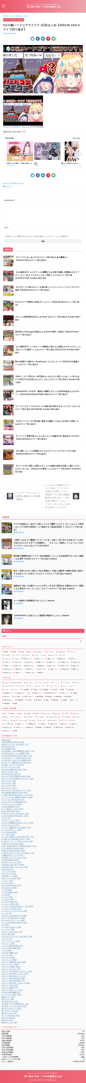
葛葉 (47, 700)
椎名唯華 (40, 696)
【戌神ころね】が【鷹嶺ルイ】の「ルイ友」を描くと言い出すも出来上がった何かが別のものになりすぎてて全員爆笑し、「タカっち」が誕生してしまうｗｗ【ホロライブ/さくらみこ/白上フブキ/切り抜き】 (48, 543)
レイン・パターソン (69, 686)
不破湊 (35, 689)
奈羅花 (75, 693)
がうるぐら (39, 652)
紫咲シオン (76, 669)
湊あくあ (76, 666)
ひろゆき (67, 717)
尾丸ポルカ (76, 662)
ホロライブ (8, 186)
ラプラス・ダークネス (11, 659)
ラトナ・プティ (54, 686)
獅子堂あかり (8, 700)
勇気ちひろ (21, 693)
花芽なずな (70, 727)
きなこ (6, 717)
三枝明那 (26, 689)
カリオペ (27, 655)
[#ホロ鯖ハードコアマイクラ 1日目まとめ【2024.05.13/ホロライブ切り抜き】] (43, 39)
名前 (6, 227)
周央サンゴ (38, 693)
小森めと (43, 724)
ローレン (16, 689)
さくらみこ (50, 652)
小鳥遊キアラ (64, 662)
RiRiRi (36, 165)
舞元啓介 (39, 700)
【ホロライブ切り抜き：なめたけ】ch (17, 127)
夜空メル (73, 659)
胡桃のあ (48, 727)
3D (5, 713)
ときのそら (62, 652)
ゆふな (15, 720)
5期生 (6, 652)
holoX (22, 652)
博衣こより (51, 659)
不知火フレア (27, 659)
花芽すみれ (59, 727)
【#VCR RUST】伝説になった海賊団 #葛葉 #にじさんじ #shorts (41, 615)
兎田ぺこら (39, 659)
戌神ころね (18, 666)
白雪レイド (19, 727)
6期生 (14, 652)
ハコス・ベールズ (40, 655)
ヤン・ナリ (40, 686)
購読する (8, 631)
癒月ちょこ (31, 669)
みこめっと (78, 717)
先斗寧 (55, 689)
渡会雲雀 (68, 696)
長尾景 (65, 700)
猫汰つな (74, 724)
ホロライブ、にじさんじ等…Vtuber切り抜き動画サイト (43, 1073)
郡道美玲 (56, 700)
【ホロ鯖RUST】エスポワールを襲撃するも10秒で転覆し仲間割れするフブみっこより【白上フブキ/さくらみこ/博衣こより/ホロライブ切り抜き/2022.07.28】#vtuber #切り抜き (47, 275)
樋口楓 (49, 696)
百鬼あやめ (65, 669)
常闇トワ (7, 666)
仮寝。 (36, 163)
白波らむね (8, 727)
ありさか (57, 713)
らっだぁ (24, 720)
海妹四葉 (58, 696)
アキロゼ (7, 655)
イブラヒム (66, 682)
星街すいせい (30, 666)
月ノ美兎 (17, 696)
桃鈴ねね (41, 666)
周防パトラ (21, 724)
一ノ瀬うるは (8, 724)
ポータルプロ (10, 165)
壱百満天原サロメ (51, 693)
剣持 (62, 689)
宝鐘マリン (52, 662)
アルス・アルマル (43, 682)
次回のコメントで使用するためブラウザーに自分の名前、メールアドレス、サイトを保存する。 (37, 236)
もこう (6, 720)
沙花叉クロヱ (64, 666)
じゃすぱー (40, 717)
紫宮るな (30, 727)
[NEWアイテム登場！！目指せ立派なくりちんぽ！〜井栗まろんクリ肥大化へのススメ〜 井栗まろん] (20, 151)
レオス (6, 689)
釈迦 (15, 731)
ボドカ (73, 720)
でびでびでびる (16, 682)
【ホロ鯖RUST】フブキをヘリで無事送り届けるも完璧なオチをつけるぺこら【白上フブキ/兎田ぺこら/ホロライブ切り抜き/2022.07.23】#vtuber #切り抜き (48, 349)
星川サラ (7, 696)
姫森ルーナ (40, 662)
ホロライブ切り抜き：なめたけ (14, 183)
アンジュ (56, 682)
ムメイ (63, 655)
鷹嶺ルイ (41, 673)
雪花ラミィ (19, 673)
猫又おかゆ (8, 669)
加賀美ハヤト (8, 693)
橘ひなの (64, 724)
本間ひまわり (28, 696)
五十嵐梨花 (45, 689)
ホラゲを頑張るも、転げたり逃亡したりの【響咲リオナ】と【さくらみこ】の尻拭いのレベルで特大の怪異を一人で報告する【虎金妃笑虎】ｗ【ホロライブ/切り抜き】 (48, 527)
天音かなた (29, 662)
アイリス (73, 652)
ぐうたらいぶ (17, 717)
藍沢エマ (7, 731)
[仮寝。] (47, 151)
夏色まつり (62, 659)
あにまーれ (46, 713)
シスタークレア (9, 686)
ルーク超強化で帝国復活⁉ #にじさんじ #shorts (34, 600)
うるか (66, 713)
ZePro (37, 713)
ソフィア (22, 686)
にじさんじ (29, 682)
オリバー (77, 682)
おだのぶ (76, 713)
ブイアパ (64, 720)
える (5, 682)
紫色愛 (39, 727)
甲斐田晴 (20, 700)
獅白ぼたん (19, 669)
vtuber (28, 713)
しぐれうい (29, 717)
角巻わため (8, 673)
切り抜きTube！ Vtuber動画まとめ (44, 6)
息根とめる (53, 724)
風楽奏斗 (7, 703)
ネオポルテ (53, 720)
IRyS (29, 652)
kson (20, 713)
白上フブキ (42, 669)
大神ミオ (7, 662)
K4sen (12, 713)
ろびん (33, 720)
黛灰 (15, 703)
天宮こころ (65, 693)
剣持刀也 (71, 689)
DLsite (76, 138)
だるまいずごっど (54, 717)
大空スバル (18, 662)
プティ (31, 686)
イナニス (17, 655)
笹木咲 (29, 700)
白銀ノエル (53, 669)
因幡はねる (32, 724)
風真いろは (31, 673)
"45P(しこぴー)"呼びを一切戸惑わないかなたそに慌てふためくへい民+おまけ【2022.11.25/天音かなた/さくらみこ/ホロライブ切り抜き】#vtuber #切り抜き (47, 379)
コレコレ (43, 720)
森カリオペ (52, 666)
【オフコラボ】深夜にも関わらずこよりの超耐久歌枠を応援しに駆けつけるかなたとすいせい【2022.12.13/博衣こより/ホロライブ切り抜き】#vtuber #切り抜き (48, 469)
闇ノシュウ (74, 700)
